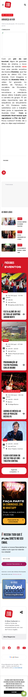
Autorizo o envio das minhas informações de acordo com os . (14, 573)
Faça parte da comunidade (13, 521)
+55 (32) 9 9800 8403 (18, 667)
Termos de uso (17, 574)
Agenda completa (13, 471)
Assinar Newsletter (13, 564)
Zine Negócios (9, 637)
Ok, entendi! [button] (14, 692)
